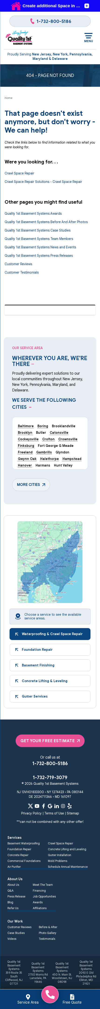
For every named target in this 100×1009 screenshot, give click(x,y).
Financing (39, 890)
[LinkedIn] (56, 806)
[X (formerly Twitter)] (30, 806)
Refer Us (12, 908)
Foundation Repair (19, 849)
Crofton (48, 439)
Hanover (25, 465)
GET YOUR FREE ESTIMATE (47, 740)
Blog (10, 902)
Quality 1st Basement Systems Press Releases (39, 255)
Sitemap (73, 813)
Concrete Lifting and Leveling (67, 849)
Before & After (48, 927)
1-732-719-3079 (50, 778)
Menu (88, 41)
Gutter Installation (59, 855)
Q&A (10, 890)
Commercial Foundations (23, 861)
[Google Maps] (50, 806)
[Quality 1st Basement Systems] (19, 38)
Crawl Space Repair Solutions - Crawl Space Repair (43, 182)
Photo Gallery (47, 933)
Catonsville (59, 432)
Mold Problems (57, 861)
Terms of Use (54, 813)
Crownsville (67, 439)
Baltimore (26, 426)
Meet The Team (43, 884)
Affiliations (40, 908)
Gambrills (44, 452)
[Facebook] (43, 806)
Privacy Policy (31, 813)
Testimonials (47, 938)
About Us (13, 884)
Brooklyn (25, 432)
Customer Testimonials (22, 272)
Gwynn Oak (27, 459)
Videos (11, 938)
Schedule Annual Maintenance (68, 866)
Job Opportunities (44, 896)
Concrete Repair (17, 855)
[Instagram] (63, 806)
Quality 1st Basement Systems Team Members (39, 239)
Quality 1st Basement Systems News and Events (40, 247)
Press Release (16, 896)
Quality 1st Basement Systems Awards (33, 213)
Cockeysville (28, 439)
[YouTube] (37, 806)
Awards (38, 902)
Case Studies (16, 933)
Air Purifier (14, 866)
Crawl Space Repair (19, 173)
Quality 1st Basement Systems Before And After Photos (46, 222)
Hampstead (72, 459)
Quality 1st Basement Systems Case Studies (37, 230)
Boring (42, 426)
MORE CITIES (28, 484)
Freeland (25, 452)
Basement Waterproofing (23, 843)
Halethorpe (49, 459)
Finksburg (26, 446)
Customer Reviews (18, 264)
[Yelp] (69, 806)
